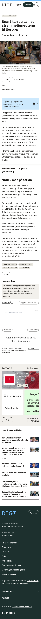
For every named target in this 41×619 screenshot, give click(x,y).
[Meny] (36, 4)
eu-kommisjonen (10, 264)
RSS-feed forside (9, 543)
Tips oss (33, 513)
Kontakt (5, 598)
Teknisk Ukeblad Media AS (22, 607)
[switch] (35, 103)
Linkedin (5, 552)
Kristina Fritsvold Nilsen (12, 527)
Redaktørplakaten (21, 583)
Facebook (6, 547)
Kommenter (20, 79)
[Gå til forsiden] (7, 5)
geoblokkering (9, 16)
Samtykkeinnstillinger (11, 565)
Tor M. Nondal (8, 535)
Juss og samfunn (10, 268)
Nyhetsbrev (7, 561)
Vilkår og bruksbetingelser (13, 570)
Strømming (25, 268)
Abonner (28, 5)
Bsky (4, 556)
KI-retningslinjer (9, 574)
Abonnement (8, 591)
